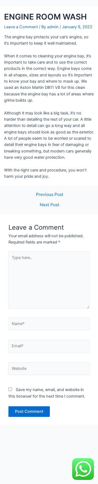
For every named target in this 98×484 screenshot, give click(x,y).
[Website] (49, 369)
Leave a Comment (21, 26)
